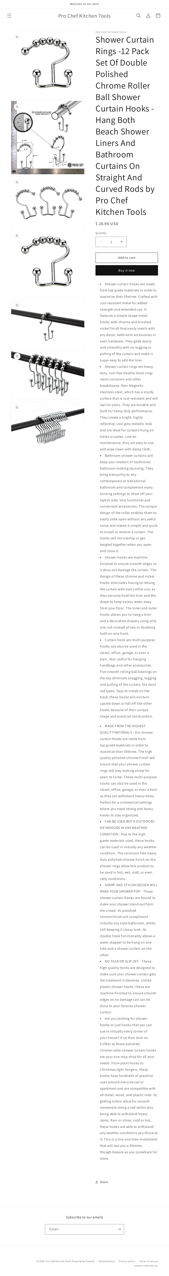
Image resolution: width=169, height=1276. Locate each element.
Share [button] (104, 1182)
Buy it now (126, 270)
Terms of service (149, 1261)
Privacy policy (127, 1261)
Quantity (101, 233)
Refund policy (106, 1261)
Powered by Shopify (83, 1261)
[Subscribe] (119, 1229)
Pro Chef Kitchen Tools (58, 1261)
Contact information (146, 1265)
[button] (9, 16)
